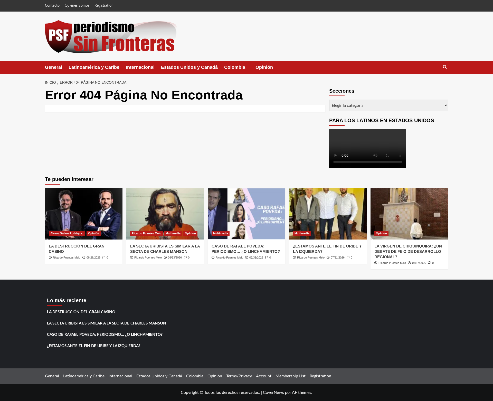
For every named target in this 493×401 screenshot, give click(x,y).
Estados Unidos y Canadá (189, 67)
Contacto (52, 5)
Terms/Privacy (239, 376)
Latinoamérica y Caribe (94, 67)
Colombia (239, 69)
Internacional (140, 67)
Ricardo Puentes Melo (66, 257)
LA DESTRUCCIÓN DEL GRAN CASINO (81, 312)
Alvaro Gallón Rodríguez (67, 233)
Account (263, 376)
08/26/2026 (93, 257)
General (53, 67)
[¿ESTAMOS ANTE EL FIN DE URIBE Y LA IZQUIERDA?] (328, 214)
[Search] (445, 67)
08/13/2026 (175, 257)
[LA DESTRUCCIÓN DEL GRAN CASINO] (83, 214)
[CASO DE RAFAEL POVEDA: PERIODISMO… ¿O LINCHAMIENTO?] (246, 214)
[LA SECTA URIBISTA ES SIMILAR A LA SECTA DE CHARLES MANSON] (165, 214)
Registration (103, 5)
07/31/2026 (256, 257)
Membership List (291, 376)
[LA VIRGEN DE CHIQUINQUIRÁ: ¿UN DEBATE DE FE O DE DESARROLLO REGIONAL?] (409, 214)
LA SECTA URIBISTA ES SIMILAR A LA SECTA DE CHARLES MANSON (106, 323)
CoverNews (273, 392)
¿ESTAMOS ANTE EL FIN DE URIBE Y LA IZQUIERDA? (93, 346)
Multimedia (173, 233)
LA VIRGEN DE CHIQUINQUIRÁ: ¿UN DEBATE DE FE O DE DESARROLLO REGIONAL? (408, 251)
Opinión (269, 69)
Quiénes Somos (77, 5)
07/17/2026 (419, 262)
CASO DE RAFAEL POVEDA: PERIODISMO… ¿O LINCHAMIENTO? (105, 335)
